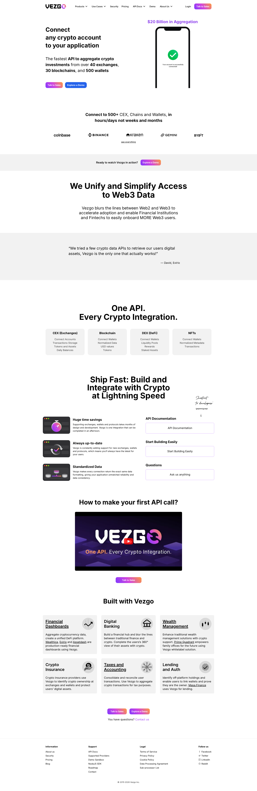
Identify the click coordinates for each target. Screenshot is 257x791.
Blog (48, 763)
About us (50, 751)
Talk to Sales (202, 6)
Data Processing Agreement (154, 763)
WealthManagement (175, 624)
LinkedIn (205, 759)
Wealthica (52, 642)
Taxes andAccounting (115, 667)
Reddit (204, 763)
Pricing (125, 6)
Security (114, 6)
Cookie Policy (147, 759)
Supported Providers (98, 755)
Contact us (142, 719)
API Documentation (180, 428)
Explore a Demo (76, 85)
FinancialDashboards (57, 624)
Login (188, 6)
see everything (128, 142)
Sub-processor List (149, 767)
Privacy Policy (147, 755)
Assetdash (79, 642)
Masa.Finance (197, 685)
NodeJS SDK (94, 763)
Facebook (206, 751)
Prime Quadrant (184, 642)
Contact (92, 771)
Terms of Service (148, 751)
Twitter (204, 755)
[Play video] (128, 541)
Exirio (63, 642)
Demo (153, 6)
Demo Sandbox (96, 759)
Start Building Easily (180, 451)
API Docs (93, 751)
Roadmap (93, 767)
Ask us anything (180, 474)
